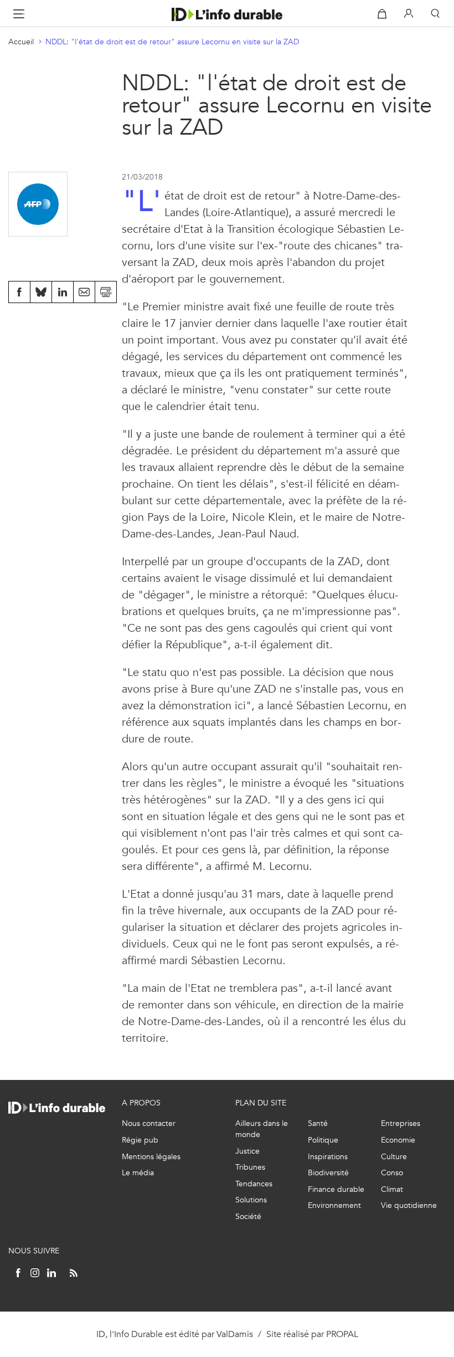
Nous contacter (149, 1123)
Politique (323, 1140)
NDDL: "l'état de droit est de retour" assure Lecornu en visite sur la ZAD (172, 42)
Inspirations (328, 1156)
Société (248, 1216)
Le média (138, 1172)
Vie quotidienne (409, 1205)
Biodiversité (328, 1172)
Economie (398, 1140)
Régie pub (140, 1140)
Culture (394, 1156)
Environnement (334, 1205)
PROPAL (342, 1334)
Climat (392, 1189)
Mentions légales (151, 1156)
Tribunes (250, 1167)
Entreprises (400, 1123)
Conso (392, 1172)
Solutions (251, 1200)
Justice (247, 1151)
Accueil (21, 42)
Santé (318, 1123)
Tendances (253, 1184)
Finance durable (336, 1189)
